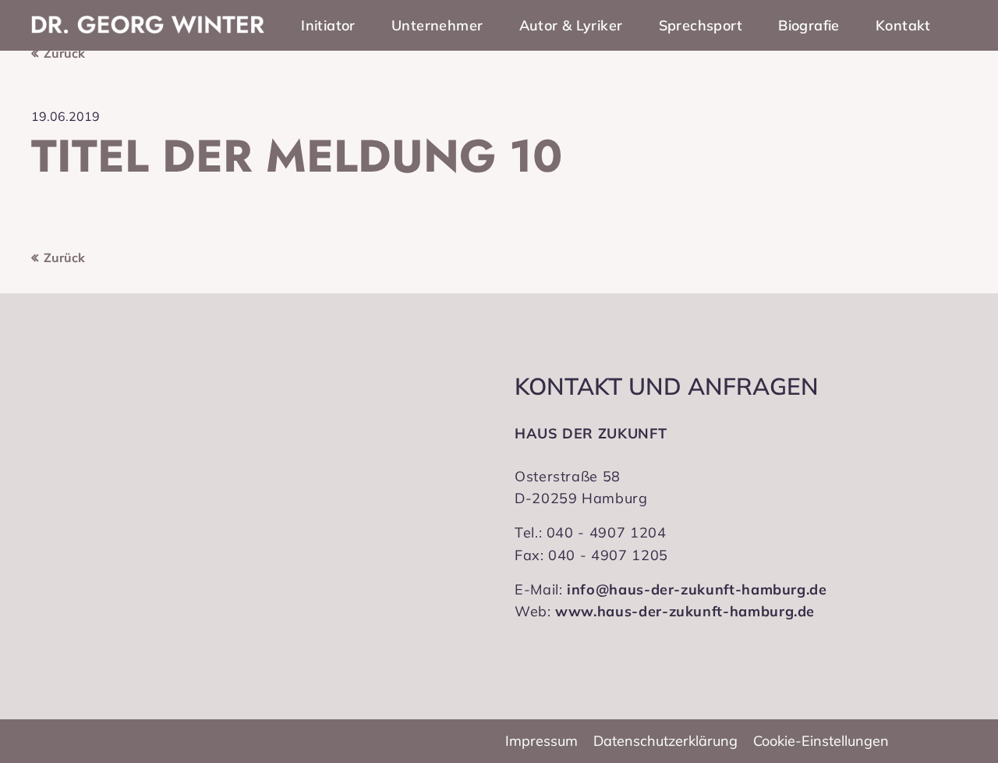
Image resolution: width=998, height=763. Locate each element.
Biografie (809, 25)
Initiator (328, 25)
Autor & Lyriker (571, 25)
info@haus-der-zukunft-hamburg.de (697, 589)
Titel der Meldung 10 (296, 156)
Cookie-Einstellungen (821, 741)
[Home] (148, 25)
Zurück (64, 53)
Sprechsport (700, 25)
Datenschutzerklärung (665, 741)
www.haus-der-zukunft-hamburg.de (685, 611)
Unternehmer (437, 25)
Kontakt (903, 25)
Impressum (541, 741)
